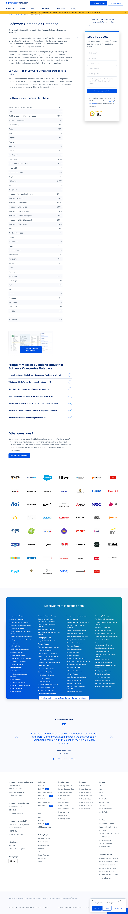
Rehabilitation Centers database (106, 637)
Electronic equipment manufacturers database (46, 620)
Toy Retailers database (103, 671)
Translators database (102, 674)
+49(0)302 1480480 (15, 813)
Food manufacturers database (48, 647)
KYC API (41, 820)
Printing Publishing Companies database (106, 623)
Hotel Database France (46, 690)
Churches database (16, 665)
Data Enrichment (64, 796)
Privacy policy (110, 101)
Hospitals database (44, 681)
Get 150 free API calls (92, 13)
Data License (63, 799)
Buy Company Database (107, 824)
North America (43, 842)
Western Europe (44, 838)
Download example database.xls (31, 349)
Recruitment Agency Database (105, 633)
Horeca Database (44, 678)
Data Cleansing (63, 805)
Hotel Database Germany (47, 694)
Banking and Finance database (20, 640)
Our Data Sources (105, 799)
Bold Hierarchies (44, 802)
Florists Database (44, 644)
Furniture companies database (48, 656)
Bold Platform (43, 796)
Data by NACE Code (86, 802)
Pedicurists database (73, 683)
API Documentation (45, 827)
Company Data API (65, 819)
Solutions (9, 8)
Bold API (41, 789)
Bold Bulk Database (45, 792)
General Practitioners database (49, 663)
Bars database (15, 643)
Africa (40, 861)
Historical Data (63, 812)
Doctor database (15, 692)
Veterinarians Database (103, 680)
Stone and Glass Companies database (105, 655)
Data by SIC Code (85, 799)
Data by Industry (85, 792)
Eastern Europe (43, 845)
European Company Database (109, 834)
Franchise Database (45, 650)
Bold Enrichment (44, 799)
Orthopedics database (74, 671)
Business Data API (64, 802)
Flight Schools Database (46, 641)
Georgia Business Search (107, 868)
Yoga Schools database (103, 686)
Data (22, 8)
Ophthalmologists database (76, 665)
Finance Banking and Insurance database (49, 634)
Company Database (65, 786)
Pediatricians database (74, 680)
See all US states (105, 878)
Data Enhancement (65, 792)
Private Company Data (66, 789)
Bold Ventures (43, 805)
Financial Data (63, 815)
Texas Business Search (107, 865)
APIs (32, 8)
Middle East (42, 858)
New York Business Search (108, 875)
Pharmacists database (74, 692)
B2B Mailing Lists (105, 840)
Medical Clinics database (75, 633)
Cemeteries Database (17, 655)
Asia (39, 852)
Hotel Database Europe (46, 687)
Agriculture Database (17, 619)
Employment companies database (46, 625)
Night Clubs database (74, 649)
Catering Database (16, 652)
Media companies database (76, 630)
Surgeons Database (102, 659)
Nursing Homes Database (75, 658)
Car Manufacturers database (20, 649)
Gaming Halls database (46, 659)
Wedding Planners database (105, 683)
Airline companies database (19, 622)
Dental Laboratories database (20, 685)
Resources (46, 8)
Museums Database (73, 646)
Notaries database (72, 652)
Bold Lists (41, 786)
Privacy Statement (105, 809)
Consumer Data (15, 679)
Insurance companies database (77, 616)
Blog (100, 789)
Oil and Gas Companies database (78, 661)
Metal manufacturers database (77, 637)
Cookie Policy (93, 103)
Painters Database (72, 674)
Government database (46, 672)
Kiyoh (104, 112)
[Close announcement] (125, 12)
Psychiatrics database (102, 627)
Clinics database (15, 671)
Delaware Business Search (108, 861)
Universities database (102, 677)
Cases (101, 796)
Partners (102, 805)
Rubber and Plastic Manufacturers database (103, 644)
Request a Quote (104, 847)
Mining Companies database (76, 640)
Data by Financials (85, 796)
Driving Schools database (47, 616)
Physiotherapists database (104, 619)
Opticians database (73, 668)
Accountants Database (17, 616)
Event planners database (46, 629)
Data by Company (85, 805)
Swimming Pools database (104, 663)
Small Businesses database (104, 648)
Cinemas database (16, 668)
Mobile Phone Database (74, 643)
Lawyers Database (72, 619)
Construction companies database (18, 675)
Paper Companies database (76, 677)
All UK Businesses (105, 837)
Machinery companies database (77, 622)
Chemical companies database (20, 658)
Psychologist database (103, 630)
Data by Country (85, 789)
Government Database (46, 669)
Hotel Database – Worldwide (48, 684)
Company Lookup (105, 802)
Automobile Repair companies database (20, 632)
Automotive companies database (21, 637)
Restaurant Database (102, 640)
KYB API (41, 824)
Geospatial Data (43, 666)
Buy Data (60, 8)
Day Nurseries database (18, 682)
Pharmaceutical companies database (75, 687)
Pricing (73, 8)
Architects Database (17, 628)
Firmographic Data (44, 638)
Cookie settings (89, 907)
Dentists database (16, 688)
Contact (101, 792)
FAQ (100, 786)
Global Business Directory (108, 827)
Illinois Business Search (107, 871)
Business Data (15, 646)
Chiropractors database (18, 661)
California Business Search (108, 858)
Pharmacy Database (102, 616)
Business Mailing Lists (66, 809)
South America (43, 855)
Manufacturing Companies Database (75, 626)
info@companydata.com (16, 792)
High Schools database (46, 675)
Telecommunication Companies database (106, 667)
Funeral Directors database (47, 653)
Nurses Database (72, 655)
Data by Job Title (85, 786)
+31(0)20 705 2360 (15, 795)
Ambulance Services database (20, 625)
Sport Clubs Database (102, 651)
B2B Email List (104, 830)
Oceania (41, 848)
